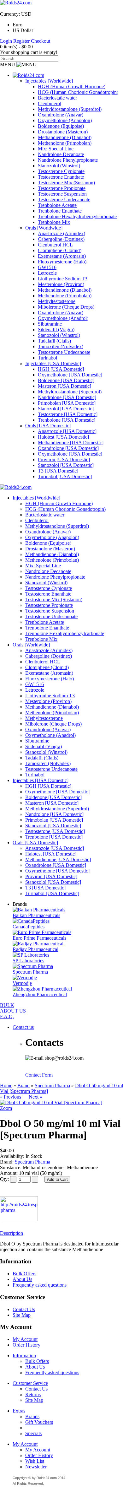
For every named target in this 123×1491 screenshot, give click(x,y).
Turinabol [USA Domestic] (65, 476)
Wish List (34, 1461)
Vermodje (22, 983)
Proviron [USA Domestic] (64, 459)
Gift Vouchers (39, 1422)
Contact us (23, 1027)
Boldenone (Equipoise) (61, 126)
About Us (22, 1279)
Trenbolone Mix (54, 222)
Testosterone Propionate (61, 188)
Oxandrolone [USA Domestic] (68, 448)
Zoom (6, 1108)
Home (6, 1085)
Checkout (40, 41)
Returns (33, 1394)
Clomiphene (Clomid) (59, 250)
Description (11, 1233)
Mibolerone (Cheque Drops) (66, 307)
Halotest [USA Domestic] (63, 437)
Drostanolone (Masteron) (63, 131)
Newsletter (36, 1466)
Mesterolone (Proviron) (61, 284)
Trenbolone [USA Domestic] (66, 420)
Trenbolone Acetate (57, 205)
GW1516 (47, 267)
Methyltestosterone (56, 301)
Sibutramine (50, 324)
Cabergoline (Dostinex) (61, 239)
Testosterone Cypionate (61, 171)
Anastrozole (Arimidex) (61, 233)
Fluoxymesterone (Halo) (62, 261)
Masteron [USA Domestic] (64, 386)
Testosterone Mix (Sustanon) (66, 182)
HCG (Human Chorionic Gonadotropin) (78, 92)
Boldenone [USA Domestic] (66, 380)
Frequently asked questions (40, 1285)
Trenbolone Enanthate (60, 210)
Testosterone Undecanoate (64, 199)
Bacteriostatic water (57, 97)
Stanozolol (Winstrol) (59, 165)
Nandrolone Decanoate (61, 154)
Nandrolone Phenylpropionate (68, 160)
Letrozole (47, 273)
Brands (32, 1416)
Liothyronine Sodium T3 (62, 278)
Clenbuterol (49, 103)
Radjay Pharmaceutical (35, 949)
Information (24, 1355)
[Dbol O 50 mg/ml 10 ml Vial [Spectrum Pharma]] (51, 1102)
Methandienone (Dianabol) (64, 137)
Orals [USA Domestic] (48, 425)
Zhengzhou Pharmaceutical (40, 994)
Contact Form (39, 1075)
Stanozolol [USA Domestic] (66, 408)
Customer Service (30, 1383)
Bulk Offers (24, 1273)
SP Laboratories (28, 960)
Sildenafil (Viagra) (56, 329)
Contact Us (24, 1309)
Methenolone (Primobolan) (64, 143)
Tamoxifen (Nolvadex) (60, 346)
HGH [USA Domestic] (61, 369)
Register (21, 41)
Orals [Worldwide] (43, 227)
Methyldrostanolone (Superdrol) (70, 109)
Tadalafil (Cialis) (54, 340)
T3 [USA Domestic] (58, 470)
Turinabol (47, 357)
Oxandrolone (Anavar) (60, 114)
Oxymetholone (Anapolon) (65, 120)
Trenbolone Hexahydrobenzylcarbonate (77, 216)
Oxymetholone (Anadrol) (63, 318)
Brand (23, 1085)
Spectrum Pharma (30, 972)
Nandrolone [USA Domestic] (67, 397)
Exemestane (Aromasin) (62, 256)
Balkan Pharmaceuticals (36, 915)
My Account (25, 1339)
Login (6, 41)
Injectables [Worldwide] (49, 81)
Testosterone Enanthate (61, 177)
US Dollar (23, 30)
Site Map (22, 1315)
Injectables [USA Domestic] (53, 363)
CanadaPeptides (28, 926)
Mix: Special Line (55, 148)
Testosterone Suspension (62, 194)
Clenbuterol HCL (55, 244)
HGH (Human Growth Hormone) (71, 86)
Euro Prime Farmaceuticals (39, 938)
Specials (33, 1433)
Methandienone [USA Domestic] (70, 442)
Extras (19, 1410)
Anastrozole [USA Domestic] (67, 431)
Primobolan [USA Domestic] (67, 403)
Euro (17, 24)
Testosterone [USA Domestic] (67, 414)
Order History (26, 1345)
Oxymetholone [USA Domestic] (70, 374)
